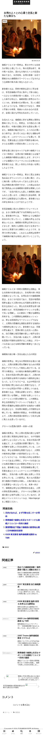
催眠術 (7, 547)
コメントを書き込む (21, 705)
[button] (38, 459)
